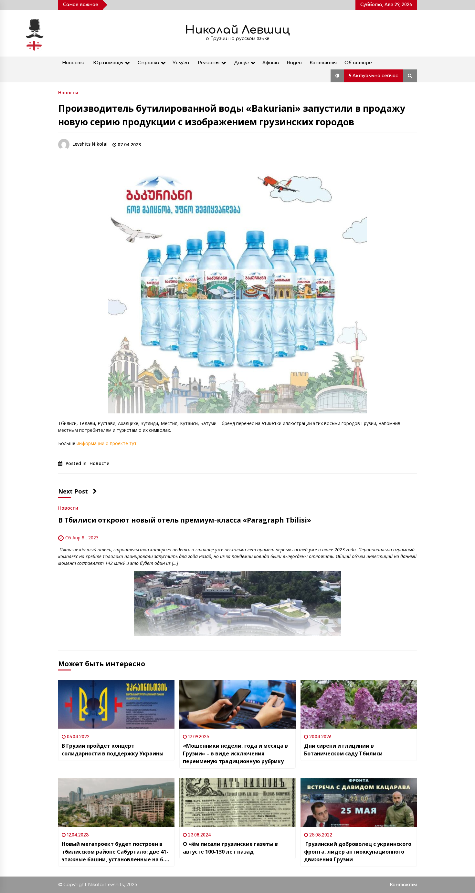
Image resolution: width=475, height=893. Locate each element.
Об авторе (358, 62)
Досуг (241, 62)
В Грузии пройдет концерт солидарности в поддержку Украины (113, 749)
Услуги (181, 62)
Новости (73, 62)
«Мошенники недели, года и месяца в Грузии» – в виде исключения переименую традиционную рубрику (235, 753)
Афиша (270, 62)
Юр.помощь (108, 62)
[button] (337, 75)
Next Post (73, 491)
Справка (148, 62)
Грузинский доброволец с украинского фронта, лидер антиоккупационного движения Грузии (357, 851)
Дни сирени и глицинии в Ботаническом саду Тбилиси (343, 749)
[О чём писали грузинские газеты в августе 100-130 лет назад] (237, 802)
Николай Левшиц (237, 30)
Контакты (323, 62)
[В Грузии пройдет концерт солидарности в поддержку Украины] (116, 704)
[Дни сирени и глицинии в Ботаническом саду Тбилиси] (359, 704)
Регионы (208, 62)
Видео (294, 62)
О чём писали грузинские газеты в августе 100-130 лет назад (230, 847)
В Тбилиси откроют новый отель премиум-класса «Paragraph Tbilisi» (184, 519)
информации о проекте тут (107, 443)
